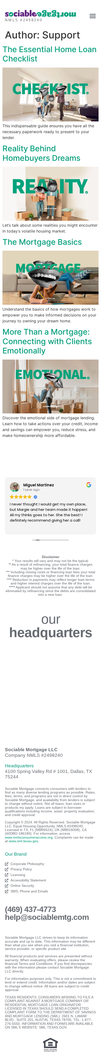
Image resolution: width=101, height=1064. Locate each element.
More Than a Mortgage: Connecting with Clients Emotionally (47, 341)
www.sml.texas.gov (23, 841)
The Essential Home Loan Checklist (49, 54)
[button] (93, 16)
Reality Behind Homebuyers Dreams (41, 153)
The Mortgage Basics (42, 242)
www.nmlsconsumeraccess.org (29, 837)
